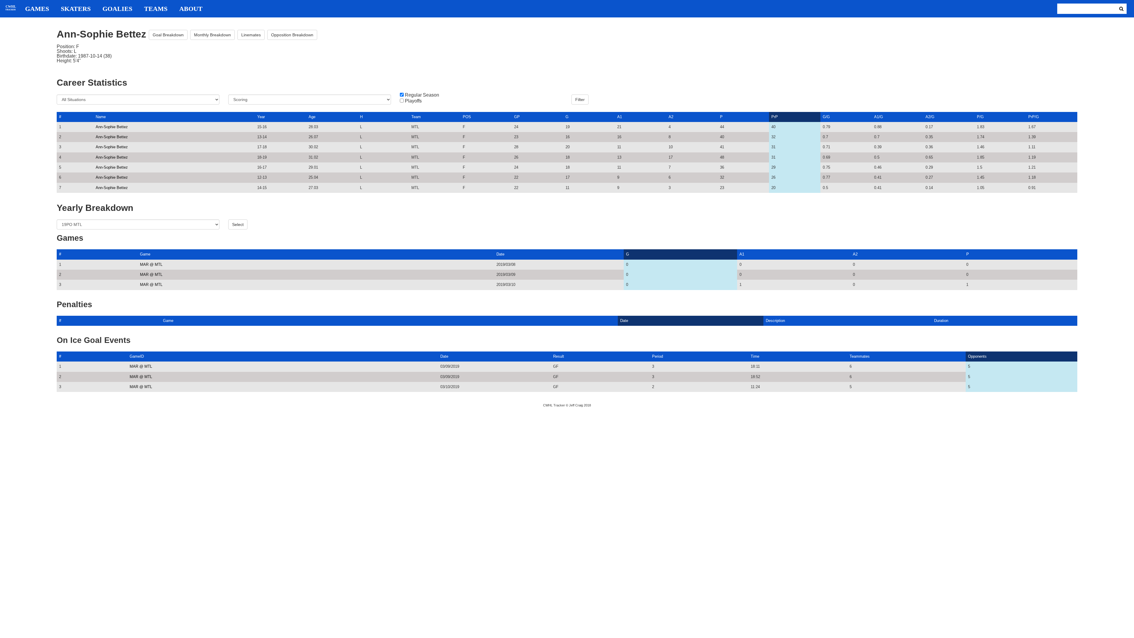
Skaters (76, 9)
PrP (774, 117)
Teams (155, 9)
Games (37, 9)
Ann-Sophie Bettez (112, 127)
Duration (941, 320)
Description (775, 320)
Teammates (860, 356)
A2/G (930, 117)
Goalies (117, 9)
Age (312, 117)
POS (467, 117)
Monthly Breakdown (212, 34)
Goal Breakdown (168, 34)
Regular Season (422, 95)
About (191, 9)
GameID (137, 356)
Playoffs (413, 101)
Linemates (251, 34)
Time (755, 356)
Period (657, 356)
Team (416, 117)
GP (517, 117)
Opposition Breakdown (292, 34)
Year (261, 117)
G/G (826, 117)
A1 (619, 117)
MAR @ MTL (151, 264)
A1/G (878, 117)
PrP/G (1033, 117)
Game (145, 254)
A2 (671, 117)
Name (101, 117)
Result (558, 356)
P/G (980, 117)
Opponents (977, 356)
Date (500, 254)
